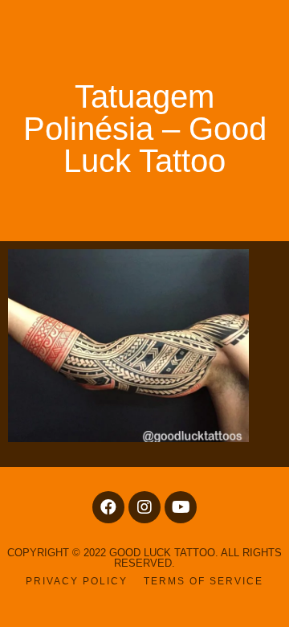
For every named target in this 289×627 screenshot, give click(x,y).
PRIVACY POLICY (77, 581)
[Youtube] (181, 507)
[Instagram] (144, 507)
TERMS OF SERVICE (203, 581)
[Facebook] (108, 507)
